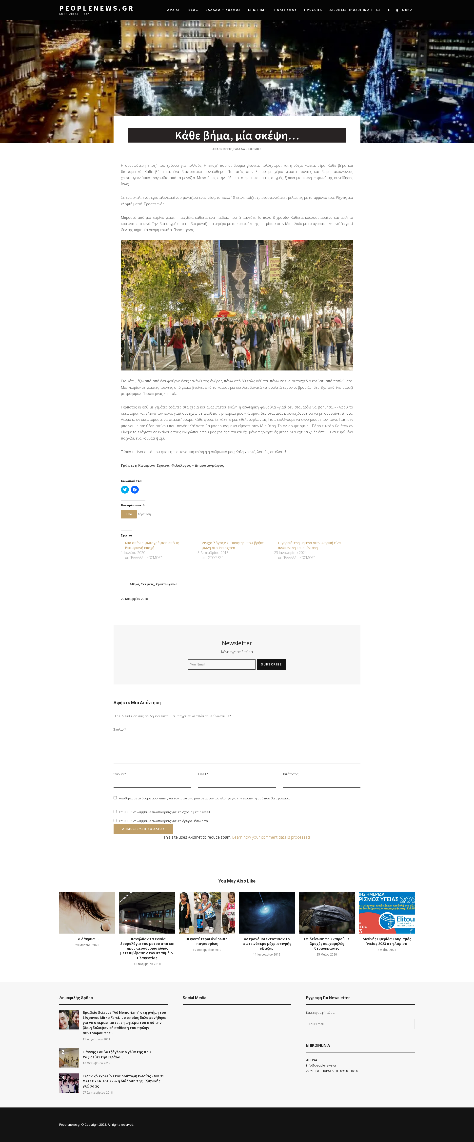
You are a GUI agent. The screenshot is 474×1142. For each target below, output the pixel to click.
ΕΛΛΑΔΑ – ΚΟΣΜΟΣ (223, 10)
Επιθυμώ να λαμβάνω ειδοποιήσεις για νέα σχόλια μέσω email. (165, 812)
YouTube (197, 1015)
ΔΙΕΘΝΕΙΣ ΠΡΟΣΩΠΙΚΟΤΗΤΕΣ (355, 10)
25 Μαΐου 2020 (326, 954)
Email (203, 774)
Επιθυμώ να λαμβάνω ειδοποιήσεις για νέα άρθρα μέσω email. (164, 821)
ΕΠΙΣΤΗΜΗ (257, 10)
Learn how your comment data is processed (271, 837)
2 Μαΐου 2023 (386, 950)
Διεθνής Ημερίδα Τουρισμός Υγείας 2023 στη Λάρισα (386, 941)
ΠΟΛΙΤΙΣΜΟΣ (285, 10)
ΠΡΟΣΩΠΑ (313, 10)
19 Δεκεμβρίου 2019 (207, 950)
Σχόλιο (120, 729)
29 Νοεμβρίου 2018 (134, 599)
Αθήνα (134, 584)
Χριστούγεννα (166, 584)
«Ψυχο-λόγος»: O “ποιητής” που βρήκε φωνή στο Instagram (232, 545)
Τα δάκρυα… (87, 938)
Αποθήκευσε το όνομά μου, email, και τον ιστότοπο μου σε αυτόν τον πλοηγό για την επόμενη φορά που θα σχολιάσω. (205, 798)
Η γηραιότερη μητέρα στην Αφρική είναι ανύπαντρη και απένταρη (310, 545)
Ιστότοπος (290, 774)
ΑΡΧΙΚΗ (174, 10)
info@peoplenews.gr (321, 1065)
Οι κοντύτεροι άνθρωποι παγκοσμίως (207, 941)
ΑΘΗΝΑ (311, 1060)
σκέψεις (147, 584)
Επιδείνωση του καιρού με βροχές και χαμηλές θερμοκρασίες (327, 943)
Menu (407, 9)
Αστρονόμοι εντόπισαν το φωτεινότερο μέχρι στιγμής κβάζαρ (266, 943)
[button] (237, 305)
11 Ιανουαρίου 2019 (266, 954)
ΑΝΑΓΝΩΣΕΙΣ (222, 149)
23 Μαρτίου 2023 (87, 945)
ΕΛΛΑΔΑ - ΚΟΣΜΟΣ (248, 149)
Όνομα (120, 774)
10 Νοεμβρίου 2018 (147, 964)
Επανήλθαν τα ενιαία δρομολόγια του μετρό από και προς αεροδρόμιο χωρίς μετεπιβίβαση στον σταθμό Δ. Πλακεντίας (147, 948)
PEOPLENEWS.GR (96, 8)
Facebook (185, 1015)
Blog (193, 10)
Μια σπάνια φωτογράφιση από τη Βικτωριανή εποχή (152, 545)
